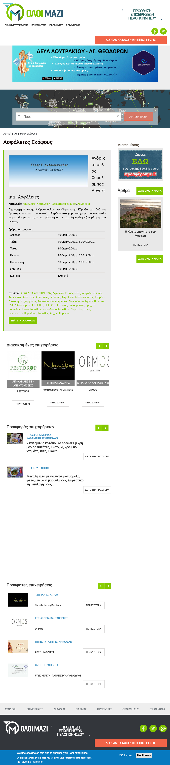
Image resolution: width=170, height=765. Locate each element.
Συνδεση (10, 709)
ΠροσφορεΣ (56, 25)
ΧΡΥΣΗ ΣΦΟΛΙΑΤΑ (44, 652)
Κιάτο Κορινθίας (32, 309)
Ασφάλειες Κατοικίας (22, 297)
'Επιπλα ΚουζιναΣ (58, 382)
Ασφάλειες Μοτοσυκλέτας (77, 297)
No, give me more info (30, 762)
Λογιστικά (83, 203)
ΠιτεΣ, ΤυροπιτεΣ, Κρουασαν (53, 641)
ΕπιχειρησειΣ (39, 25)
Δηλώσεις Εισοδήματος (66, 293)
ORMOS (93, 389)
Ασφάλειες (29, 203)
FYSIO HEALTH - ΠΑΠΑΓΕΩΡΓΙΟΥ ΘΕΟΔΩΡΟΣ (58, 675)
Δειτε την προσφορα (97, 456)
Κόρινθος (43, 313)
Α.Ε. (34, 305)
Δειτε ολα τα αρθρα (150, 191)
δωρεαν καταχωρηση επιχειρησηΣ (131, 40)
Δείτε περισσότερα (23, 320)
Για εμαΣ (81, 709)
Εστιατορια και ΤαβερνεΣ (93, 382)
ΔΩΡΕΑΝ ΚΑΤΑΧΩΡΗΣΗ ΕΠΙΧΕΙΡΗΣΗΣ (131, 743)
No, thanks (144, 755)
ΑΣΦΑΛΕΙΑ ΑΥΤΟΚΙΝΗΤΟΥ (36, 293)
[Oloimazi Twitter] (163, 31)
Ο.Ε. (53, 305)
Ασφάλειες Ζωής (92, 293)
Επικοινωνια (73, 25)
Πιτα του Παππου (38, 468)
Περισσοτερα (23, 404)
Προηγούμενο (100, 346)
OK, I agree (125, 755)
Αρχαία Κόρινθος (60, 313)
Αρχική (7, 133)
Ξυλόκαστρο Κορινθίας (22, 313)
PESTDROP (23, 391)
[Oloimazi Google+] (163, 731)
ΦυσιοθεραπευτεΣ (47, 665)
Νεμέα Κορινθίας (81, 309)
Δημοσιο (59, 709)
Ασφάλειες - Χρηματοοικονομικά (56, 203)
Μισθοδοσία (76, 301)
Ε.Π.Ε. (40, 305)
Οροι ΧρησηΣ (131, 709)
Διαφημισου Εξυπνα (16, 25)
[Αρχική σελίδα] (25, 733)
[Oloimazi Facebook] (154, 31)
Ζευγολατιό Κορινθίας (56, 309)
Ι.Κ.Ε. (47, 305)
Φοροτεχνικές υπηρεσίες (53, 301)
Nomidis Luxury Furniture (58, 389)
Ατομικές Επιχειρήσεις (71, 305)
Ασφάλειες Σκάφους (48, 297)
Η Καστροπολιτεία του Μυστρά (140, 233)
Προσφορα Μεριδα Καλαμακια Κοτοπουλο (42, 436)
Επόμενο (106, 346)
